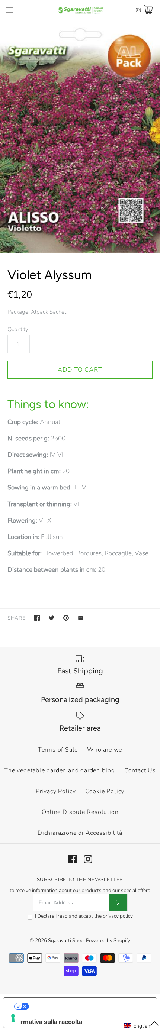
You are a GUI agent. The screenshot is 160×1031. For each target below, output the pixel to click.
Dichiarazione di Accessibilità (80, 833)
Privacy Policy (56, 791)
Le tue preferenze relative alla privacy (87, 1006)
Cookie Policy (104, 791)
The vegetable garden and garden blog (59, 770)
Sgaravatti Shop (66, 940)
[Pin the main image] (66, 618)
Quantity (17, 329)
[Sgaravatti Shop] (80, 10)
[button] (141, 1026)
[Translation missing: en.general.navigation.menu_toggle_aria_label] (9, 9)
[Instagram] (88, 859)
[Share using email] (80, 618)
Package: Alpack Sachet (36, 312)
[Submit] (118, 902)
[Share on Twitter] (51, 618)
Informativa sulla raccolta (45, 1021)
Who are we (104, 750)
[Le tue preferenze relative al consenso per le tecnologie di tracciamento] (13, 1018)
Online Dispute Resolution (80, 812)
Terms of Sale (58, 750)
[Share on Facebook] (37, 618)
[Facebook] (72, 859)
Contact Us (140, 770)
